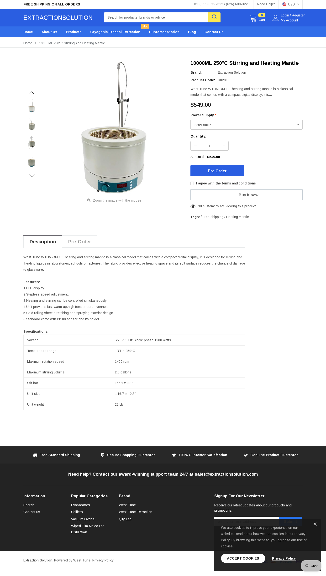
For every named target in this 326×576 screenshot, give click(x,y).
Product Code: (202, 80)
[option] (67, 4)
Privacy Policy (103, 560)
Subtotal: (197, 157)
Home (27, 43)
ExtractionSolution (58, 17)
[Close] (315, 524)
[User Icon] (275, 18)
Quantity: (198, 136)
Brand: (196, 72)
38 (200, 206)
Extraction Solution (232, 72)
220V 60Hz (202, 125)
